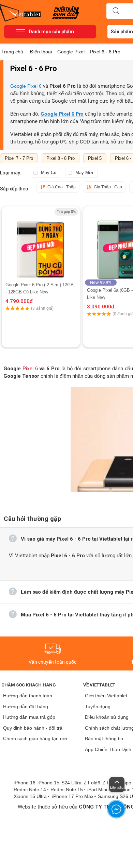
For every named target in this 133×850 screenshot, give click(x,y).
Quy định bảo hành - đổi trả (32, 728)
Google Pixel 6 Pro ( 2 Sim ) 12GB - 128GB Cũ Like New (39, 288)
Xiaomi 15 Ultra (30, 796)
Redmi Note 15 (66, 789)
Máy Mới (84, 172)
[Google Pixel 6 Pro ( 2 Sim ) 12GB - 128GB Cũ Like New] (40, 243)
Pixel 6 (30, 368)
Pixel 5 (95, 158)
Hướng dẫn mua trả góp (29, 717)
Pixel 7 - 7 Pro (19, 158)
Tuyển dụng (97, 706)
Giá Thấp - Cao (108, 187)
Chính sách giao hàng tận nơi (35, 738)
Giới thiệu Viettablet (106, 695)
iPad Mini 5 (99, 789)
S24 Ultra (71, 782)
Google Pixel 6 (26, 86)
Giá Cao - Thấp (61, 187)
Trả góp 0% (66, 211)
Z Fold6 (92, 782)
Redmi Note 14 (30, 789)
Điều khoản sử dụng (107, 717)
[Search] (115, 11)
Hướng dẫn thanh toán (27, 695)
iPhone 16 (24, 782)
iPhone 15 (48, 782)
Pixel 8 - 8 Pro (60, 158)
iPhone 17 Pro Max (72, 796)
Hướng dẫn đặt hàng (25, 706)
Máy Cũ (48, 172)
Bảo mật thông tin (104, 738)
